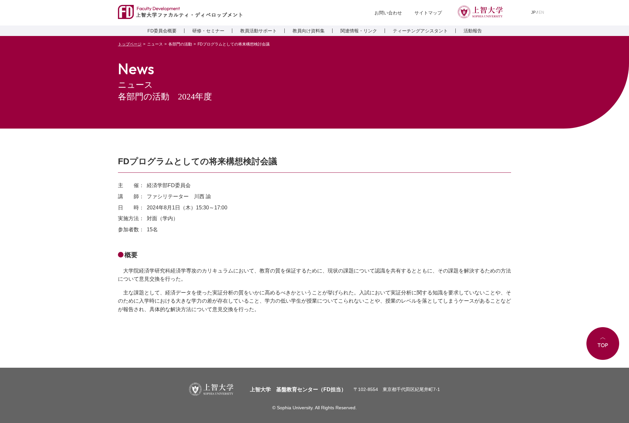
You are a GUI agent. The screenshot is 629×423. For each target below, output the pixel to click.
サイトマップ (428, 12)
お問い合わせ (388, 12)
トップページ (130, 44)
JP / (537, 12)
